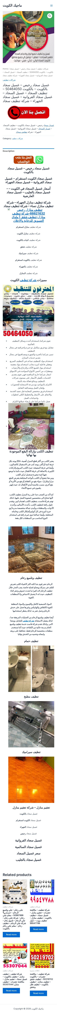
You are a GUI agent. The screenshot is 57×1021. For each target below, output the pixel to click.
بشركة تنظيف (28, 621)
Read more (11, 934)
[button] (49, 15)
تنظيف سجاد (21, 132)
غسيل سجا (49, 125)
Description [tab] (8, 151)
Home (5, 69)
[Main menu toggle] (51, 5)
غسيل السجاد (44, 128)
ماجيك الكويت (12, 5)
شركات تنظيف (42, 69)
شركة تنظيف (28, 280)
